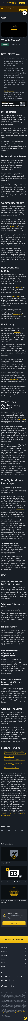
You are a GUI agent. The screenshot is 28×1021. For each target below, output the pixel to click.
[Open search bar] (17, 3)
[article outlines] (24, 13)
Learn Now (23, 10)
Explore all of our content (12, 939)
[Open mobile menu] (26, 3)
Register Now (14, 923)
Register (22, 3)
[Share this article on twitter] (2, 831)
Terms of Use (19, 1011)
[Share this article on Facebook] (9, 831)
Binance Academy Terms (12, 1012)
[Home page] (11, 3)
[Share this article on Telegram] (15, 831)
